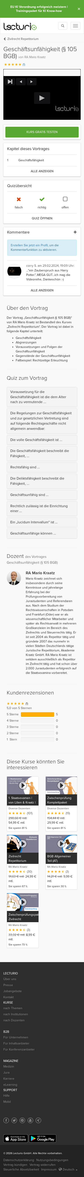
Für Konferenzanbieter (19, 1049)
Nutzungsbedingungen (52, 1160)
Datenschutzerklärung (18, 1160)
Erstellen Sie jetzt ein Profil (29, 245)
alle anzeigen (42, 171)
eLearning (10, 1085)
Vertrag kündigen (15, 1165)
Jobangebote (12, 991)
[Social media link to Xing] (38, 1120)
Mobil (7, 1102)
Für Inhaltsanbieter (16, 1043)
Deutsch (68, 1169)
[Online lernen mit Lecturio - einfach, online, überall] (20, 26)
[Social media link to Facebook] (6, 1120)
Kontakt (8, 997)
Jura (6, 1072)
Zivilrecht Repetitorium (23, 39)
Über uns (9, 979)
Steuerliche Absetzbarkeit (21, 1169)
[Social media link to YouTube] (30, 1120)
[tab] (42, 397)
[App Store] (15, 1138)
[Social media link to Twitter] (14, 1120)
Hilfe (6, 1096)
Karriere (8, 1079)
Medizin (8, 1066)
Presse (8, 985)
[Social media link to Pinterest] (22, 1120)
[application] (42, 98)
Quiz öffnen (42, 218)
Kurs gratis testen (42, 132)
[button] (42, 72)
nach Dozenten (14, 1020)
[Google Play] (42, 1138)
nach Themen (12, 1008)
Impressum (48, 1169)
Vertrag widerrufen (43, 1165)
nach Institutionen (15, 1014)
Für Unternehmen (15, 1037)
